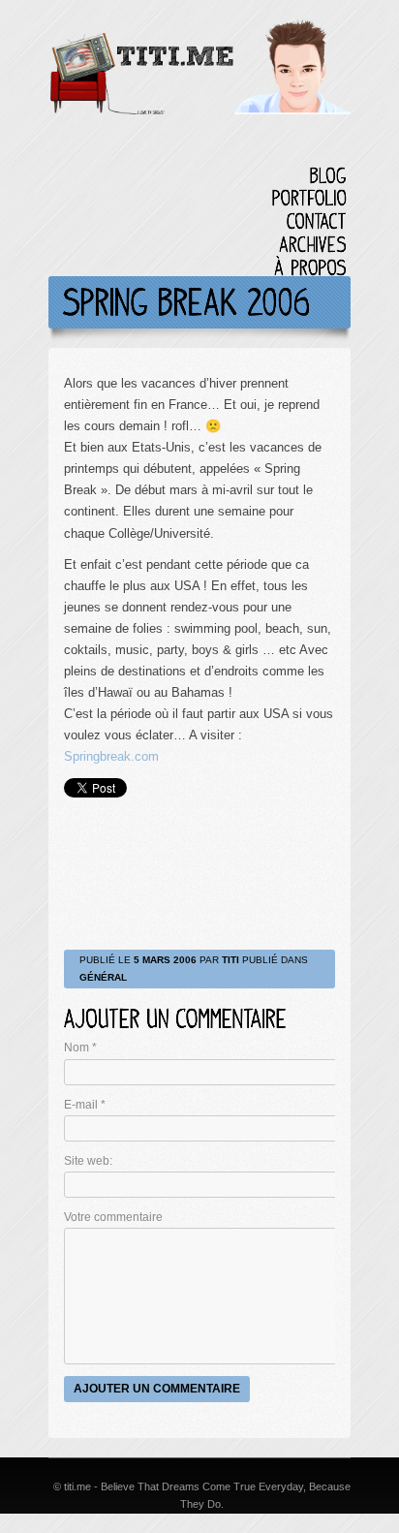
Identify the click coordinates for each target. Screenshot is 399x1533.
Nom (80, 1047)
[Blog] (328, 175)
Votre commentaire (113, 1217)
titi (230, 959)
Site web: (88, 1161)
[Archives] (313, 244)
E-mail (85, 1104)
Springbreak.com (111, 756)
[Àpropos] (310, 267)
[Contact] (317, 220)
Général (103, 977)
